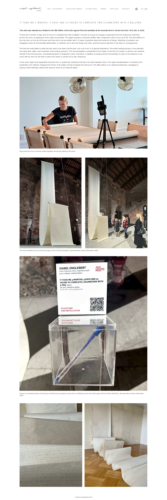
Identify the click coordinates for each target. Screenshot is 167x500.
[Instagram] (136, 9)
